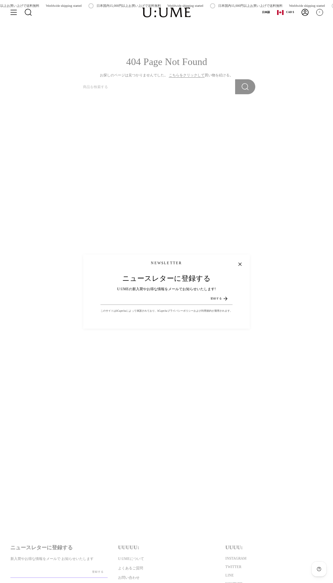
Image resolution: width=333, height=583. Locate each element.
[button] (28, 12)
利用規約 (206, 310)
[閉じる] (240, 264)
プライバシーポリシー (180, 310)
